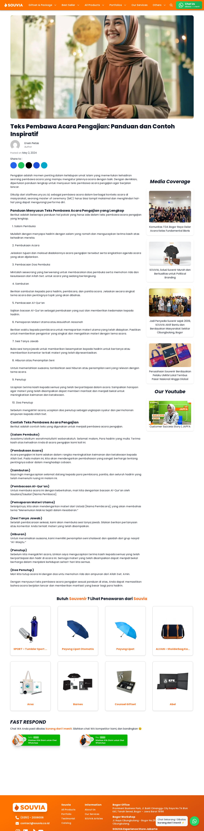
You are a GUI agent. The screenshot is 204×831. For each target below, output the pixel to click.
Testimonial (68, 818)
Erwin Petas (31, 143)
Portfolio (66, 814)
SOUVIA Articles (94, 818)
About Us (90, 809)
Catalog (66, 823)
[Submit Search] (171, 5)
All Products (68, 809)
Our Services (92, 814)
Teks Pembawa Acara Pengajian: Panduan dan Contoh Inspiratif (92, 130)
